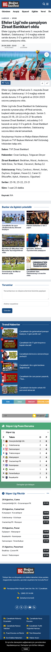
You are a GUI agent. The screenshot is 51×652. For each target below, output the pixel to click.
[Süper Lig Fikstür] (48, 494)
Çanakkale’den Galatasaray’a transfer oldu (36, 273)
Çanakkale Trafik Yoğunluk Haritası (34, 627)
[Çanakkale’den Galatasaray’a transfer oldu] (38, 263)
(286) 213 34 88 (27, 593)
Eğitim (35, 12)
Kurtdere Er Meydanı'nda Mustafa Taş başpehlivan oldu (12, 251)
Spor (14, 18)
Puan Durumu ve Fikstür (15, 633)
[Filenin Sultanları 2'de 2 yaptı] (38, 217)
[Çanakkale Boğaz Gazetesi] (10, 4)
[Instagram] (26, 607)
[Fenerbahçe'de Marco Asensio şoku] (13, 263)
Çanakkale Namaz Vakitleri (12, 627)
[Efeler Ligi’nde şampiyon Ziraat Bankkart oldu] (25, 65)
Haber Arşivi (34, 638)
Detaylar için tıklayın (25, 485)
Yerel (43, 12)
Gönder (7, 311)
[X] (21, 607)
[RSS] (34, 607)
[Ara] (44, 4)
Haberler (5, 18)
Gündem (6, 12)
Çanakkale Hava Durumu (34, 620)
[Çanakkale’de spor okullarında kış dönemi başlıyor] (13, 217)
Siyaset (25, 12)
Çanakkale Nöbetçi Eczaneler (12, 620)
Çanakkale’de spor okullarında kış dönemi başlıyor (11, 228)
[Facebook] (17, 607)
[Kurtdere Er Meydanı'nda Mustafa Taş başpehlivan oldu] (13, 240)
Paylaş (7, 83)
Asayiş (16, 12)
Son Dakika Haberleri (14, 638)
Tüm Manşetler (35, 633)
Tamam (25, 649)
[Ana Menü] (47, 4)
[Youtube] (30, 607)
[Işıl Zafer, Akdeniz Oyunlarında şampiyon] (38, 240)
